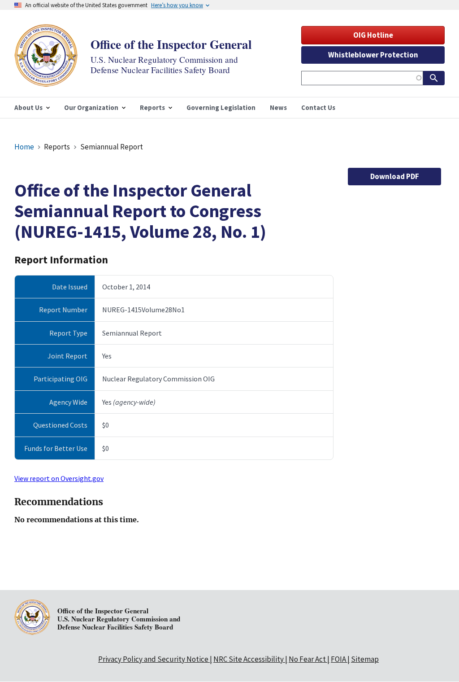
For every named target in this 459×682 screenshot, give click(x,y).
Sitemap (365, 659)
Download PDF (394, 176)
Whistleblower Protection (373, 55)
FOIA (338, 659)
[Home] (46, 81)
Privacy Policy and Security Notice (153, 659)
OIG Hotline (373, 35)
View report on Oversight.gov (59, 478)
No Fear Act (307, 659)
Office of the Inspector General (171, 44)
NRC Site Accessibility (248, 659)
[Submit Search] (434, 78)
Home (24, 147)
